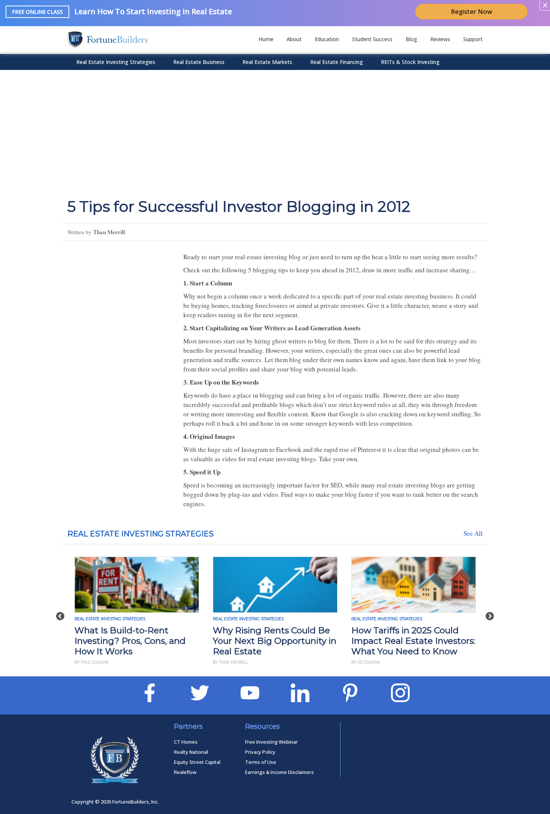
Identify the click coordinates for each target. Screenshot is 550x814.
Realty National (191, 752)
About (294, 39)
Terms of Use (260, 762)
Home (266, 39)
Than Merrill (109, 232)
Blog (411, 39)
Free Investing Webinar (271, 741)
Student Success (372, 39)
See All (473, 533)
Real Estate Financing (336, 61)
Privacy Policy (260, 752)
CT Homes (186, 741)
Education (327, 39)
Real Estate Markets (267, 61)
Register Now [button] (471, 11)
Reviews (440, 39)
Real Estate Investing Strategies (115, 61)
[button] (60, 612)
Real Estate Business (198, 61)
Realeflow (185, 772)
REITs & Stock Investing (410, 61)
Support (473, 39)
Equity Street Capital (197, 762)
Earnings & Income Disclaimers (279, 772)
